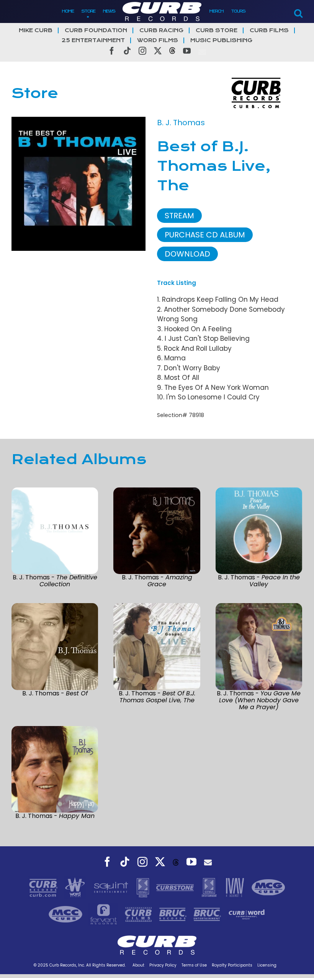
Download (187, 254)
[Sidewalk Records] (144, 887)
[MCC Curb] (66, 914)
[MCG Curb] (268, 887)
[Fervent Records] (104, 914)
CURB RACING (161, 30)
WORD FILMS (157, 40)
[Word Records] (76, 887)
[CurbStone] (176, 887)
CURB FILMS (269, 30)
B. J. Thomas (181, 122)
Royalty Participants (232, 965)
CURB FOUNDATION (96, 30)
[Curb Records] (44, 887)
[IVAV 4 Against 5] (235, 887)
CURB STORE (216, 30)
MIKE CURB (35, 30)
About (138, 965)
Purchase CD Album (205, 234)
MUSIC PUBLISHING (221, 40)
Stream (179, 215)
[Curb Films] (139, 914)
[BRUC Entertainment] (208, 914)
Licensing (266, 965)
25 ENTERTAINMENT (93, 40)
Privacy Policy (163, 965)
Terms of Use (194, 965)
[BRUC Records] (174, 914)
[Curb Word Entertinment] (247, 914)
